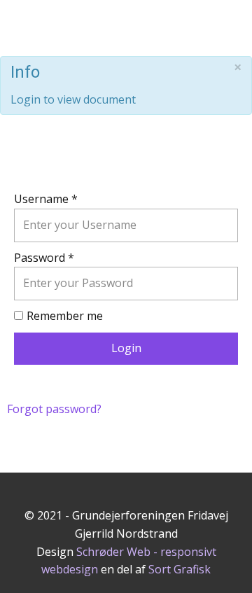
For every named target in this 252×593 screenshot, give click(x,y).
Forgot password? (54, 409)
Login (126, 348)
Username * (46, 199)
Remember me (65, 315)
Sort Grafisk (179, 569)
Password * (44, 257)
